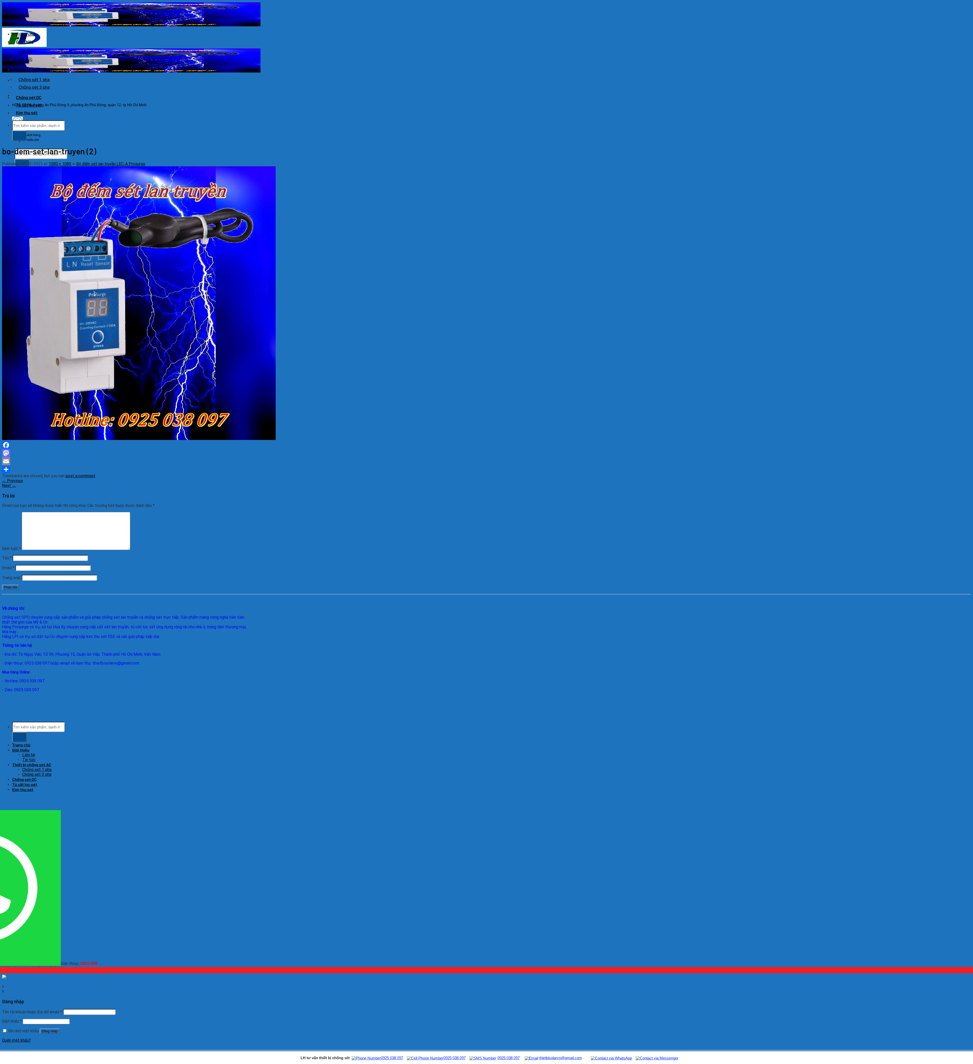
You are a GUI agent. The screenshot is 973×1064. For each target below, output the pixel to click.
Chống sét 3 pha (34, 87)
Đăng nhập (50, 1031)
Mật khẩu (12, 1021)
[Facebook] (150, 445)
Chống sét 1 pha (34, 79)
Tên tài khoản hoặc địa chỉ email (32, 1012)
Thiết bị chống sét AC (36, 69)
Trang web (11, 577)
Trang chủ (25, 33)
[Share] (150, 469)
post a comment (80, 475)
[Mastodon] (150, 453)
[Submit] (19, 136)
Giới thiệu (24, 41)
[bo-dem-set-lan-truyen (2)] (139, 438)
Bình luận (11, 548)
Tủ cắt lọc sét (29, 104)
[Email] (150, 461)
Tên (7, 558)
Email (8, 567)
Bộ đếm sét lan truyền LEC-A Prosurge (110, 163)
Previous (12, 480)
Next (9, 485)
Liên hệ (25, 51)
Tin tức (25, 59)
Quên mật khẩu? (16, 1040)
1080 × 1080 (60, 163)
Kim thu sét (27, 112)
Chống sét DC (29, 97)
